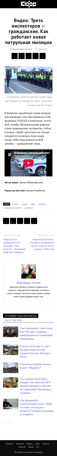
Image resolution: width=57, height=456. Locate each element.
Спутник (22, 447)
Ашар (31, 447)
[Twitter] (22, 56)
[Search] (52, 4)
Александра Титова (22, 49)
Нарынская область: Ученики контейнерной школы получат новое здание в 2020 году (42, 244)
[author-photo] (28, 278)
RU (37, 447)
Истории (20, 443)
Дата (38, 443)
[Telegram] (36, 56)
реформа (29, 208)
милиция (42, 204)
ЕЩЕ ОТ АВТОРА (13, 320)
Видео (25, 204)
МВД (33, 204)
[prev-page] (5, 422)
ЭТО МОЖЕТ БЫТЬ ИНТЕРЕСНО (20, 316)
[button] (5, 4)
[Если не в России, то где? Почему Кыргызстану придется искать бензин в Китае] (10, 350)
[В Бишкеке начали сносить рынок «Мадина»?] (10, 368)
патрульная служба (12, 208)
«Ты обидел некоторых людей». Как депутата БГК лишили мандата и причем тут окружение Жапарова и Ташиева (36, 385)
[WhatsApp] (43, 56)
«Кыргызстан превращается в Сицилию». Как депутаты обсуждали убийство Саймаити (14, 246)
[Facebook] (15, 56)
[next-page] (10, 422)
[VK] (29, 56)
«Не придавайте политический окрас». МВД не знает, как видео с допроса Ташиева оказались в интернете (37, 407)
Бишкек (15, 204)
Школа (46, 443)
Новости (9, 443)
